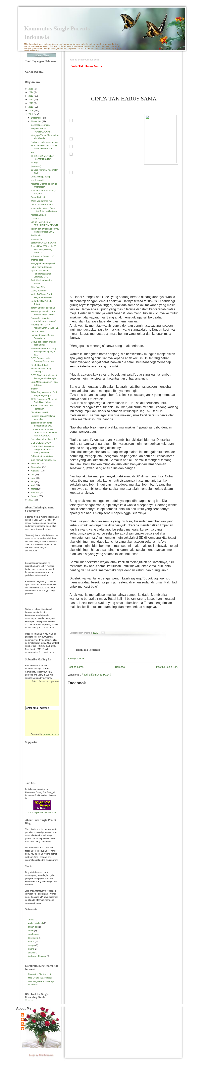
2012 (31, 99)
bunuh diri (32, 927)
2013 (31, 96)
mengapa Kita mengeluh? (43, 263)
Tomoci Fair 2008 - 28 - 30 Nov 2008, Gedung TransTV (43, 249)
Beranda (120, 666)
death (30, 930)
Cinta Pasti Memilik (40, 412)
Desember (36, 118)
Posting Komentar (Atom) (96, 674)
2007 (31, 499)
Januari (35, 496)
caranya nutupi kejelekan (43, 308)
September (36, 467)
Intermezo (33, 938)
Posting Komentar (76, 658)
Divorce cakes (38, 331)
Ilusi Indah (35, 235)
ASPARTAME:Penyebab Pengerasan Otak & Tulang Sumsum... (42, 449)
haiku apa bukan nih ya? (42, 256)
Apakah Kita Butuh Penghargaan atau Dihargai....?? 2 (41, 273)
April (33, 485)
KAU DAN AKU (38, 287)
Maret (34, 489)
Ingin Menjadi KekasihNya (43, 460)
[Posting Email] (102, 632)
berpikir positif (37, 180)
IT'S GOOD (36, 218)
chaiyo (28, 1028)
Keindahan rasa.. (39, 215)
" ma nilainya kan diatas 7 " (44, 439)
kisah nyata (36, 239)
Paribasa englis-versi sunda (44, 142)
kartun (31, 941)
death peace (34, 934)
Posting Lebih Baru (167, 666)
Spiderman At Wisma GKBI (43, 242)
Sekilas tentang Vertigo (42, 456)
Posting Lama (75, 666)
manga (31, 945)
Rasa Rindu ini (38, 197)
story (33, 152)
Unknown (29, 1014)
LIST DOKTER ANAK (41, 443)
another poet (37, 260)
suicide (31, 952)
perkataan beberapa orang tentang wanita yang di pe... (43, 351)
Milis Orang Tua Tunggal (40, 978)
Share (31, 949)
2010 (31, 107)
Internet (34, 388)
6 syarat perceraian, (40, 125)
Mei (33, 481)
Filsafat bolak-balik (40, 365)
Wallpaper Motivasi (37, 956)
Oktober (35, 463)
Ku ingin (34, 162)
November (36, 121)
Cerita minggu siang (40, 176)
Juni (33, 478)
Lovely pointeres (39, 290)
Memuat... (30, 1000)
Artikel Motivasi (35, 923)
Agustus (35, 470)
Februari (35, 492)
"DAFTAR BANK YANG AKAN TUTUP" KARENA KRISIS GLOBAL (44, 432)
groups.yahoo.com (52, 734)
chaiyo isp (30, 1023)
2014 (31, 92)
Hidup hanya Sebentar (41, 267)
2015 (31, 89)
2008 (31, 114)
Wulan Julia (30, 1019)
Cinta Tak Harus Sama (42, 204)
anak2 (31, 919)
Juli (33, 474)
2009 (31, 110)
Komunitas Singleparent (39, 974)
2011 (31, 103)
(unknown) (36, 166)
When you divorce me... (42, 201)
